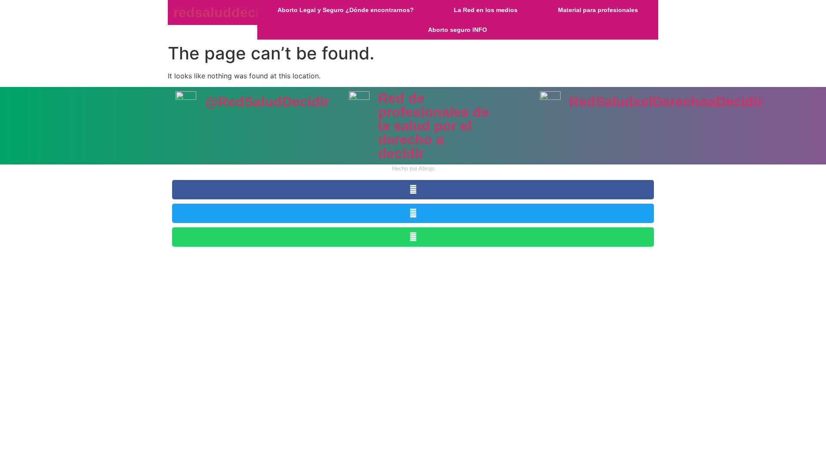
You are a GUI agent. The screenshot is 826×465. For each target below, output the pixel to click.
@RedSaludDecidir (267, 101)
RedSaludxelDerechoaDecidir (666, 101)
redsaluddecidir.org (237, 12)
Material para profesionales (598, 9)
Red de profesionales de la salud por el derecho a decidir (433, 125)
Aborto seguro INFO (457, 29)
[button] (413, 189)
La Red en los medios (486, 9)
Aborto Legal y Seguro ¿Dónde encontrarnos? (345, 9)
